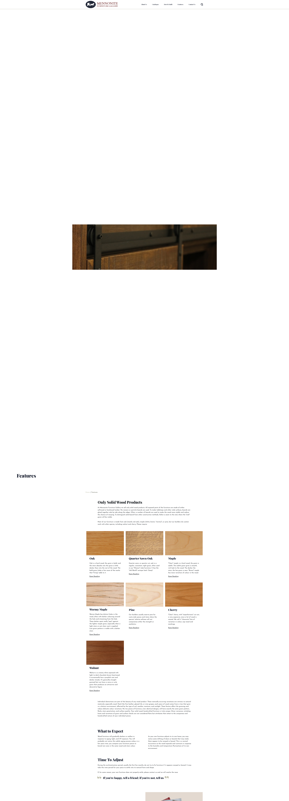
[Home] (101, 4)
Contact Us (192, 4)
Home (87, 492)
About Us (144, 4)
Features (180, 4)
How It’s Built (168, 4)
